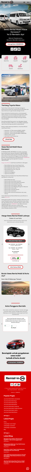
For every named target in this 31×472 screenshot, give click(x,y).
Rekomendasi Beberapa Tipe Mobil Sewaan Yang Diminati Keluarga (14, 445)
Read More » (6, 441)
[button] (24, 2)
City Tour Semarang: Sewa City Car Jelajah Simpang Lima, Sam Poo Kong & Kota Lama (14, 462)
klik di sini (7, 197)
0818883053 (26, 157)
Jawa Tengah (5, 284)
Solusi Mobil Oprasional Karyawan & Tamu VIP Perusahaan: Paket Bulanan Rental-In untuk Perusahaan (15, 455)
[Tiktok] (15, 49)
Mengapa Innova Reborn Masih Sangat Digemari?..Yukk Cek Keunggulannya (13, 439)
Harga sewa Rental (6, 162)
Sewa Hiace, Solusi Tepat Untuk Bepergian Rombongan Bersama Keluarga (14, 450)
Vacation (11, 68)
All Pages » (7, 415)
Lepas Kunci (20, 68)
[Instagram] (12, 49)
